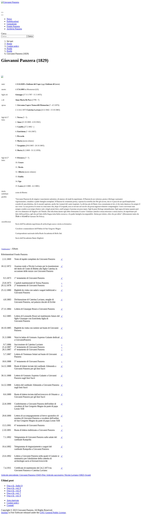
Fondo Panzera (13, 26)
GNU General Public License (53, 512)
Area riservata (13, 500)
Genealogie (12, 24)
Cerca (3, 33)
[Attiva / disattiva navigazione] (2, 12)
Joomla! (4, 512)
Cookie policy (13, 503)
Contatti (10, 505)
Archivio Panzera (14, 29)
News (9, 19)
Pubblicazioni (13, 21)
